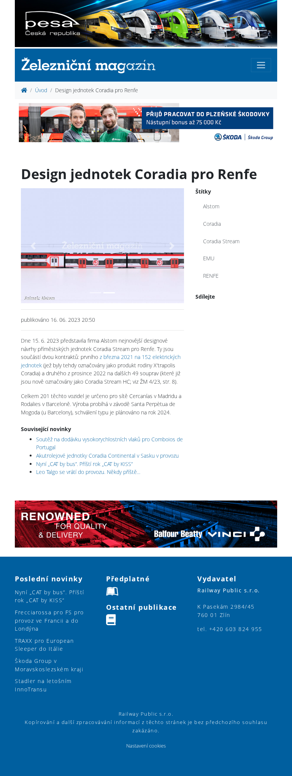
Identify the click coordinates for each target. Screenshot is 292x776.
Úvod (41, 90)
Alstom (211, 206)
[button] (33, 245)
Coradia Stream (221, 241)
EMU (208, 258)
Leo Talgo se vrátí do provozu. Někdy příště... (88, 471)
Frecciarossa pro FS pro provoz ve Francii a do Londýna (49, 620)
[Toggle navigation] (261, 65)
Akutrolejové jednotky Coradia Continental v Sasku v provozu (107, 455)
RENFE (211, 275)
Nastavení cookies (146, 746)
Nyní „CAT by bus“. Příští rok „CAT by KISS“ (84, 463)
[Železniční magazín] (91, 65)
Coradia (212, 223)
